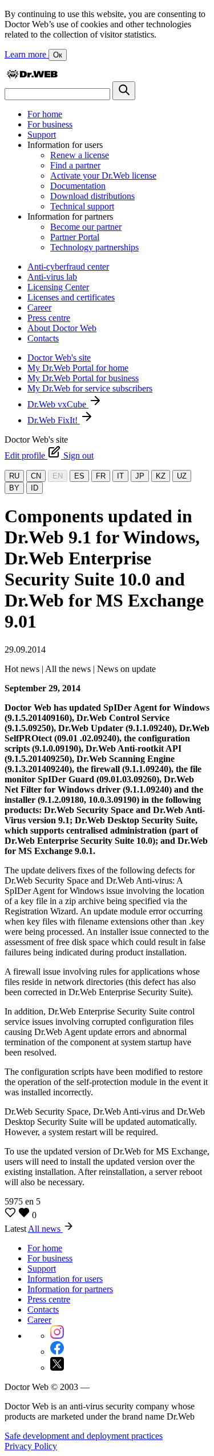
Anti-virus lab (52, 277)
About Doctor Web (61, 328)
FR (101, 476)
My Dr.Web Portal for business (83, 378)
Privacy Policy (31, 1446)
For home (44, 114)
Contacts (43, 338)
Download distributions (92, 196)
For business (49, 124)
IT (120, 476)
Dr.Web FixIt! (53, 420)
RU (14, 476)
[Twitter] (57, 1367)
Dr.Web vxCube (57, 404)
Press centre (48, 318)
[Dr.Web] (32, 76)
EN (58, 476)
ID (34, 488)
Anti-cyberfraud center (68, 266)
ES (79, 476)
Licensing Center (58, 287)
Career (39, 307)
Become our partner (86, 227)
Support (41, 134)
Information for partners (70, 1289)
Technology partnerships (94, 247)
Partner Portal (74, 237)
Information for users (65, 1279)
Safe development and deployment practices (84, 1436)
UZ (182, 476)
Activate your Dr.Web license (103, 175)
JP (139, 476)
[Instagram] (57, 1335)
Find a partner (75, 165)
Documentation (78, 186)
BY (14, 488)
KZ (160, 476)
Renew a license (79, 155)
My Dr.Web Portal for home (77, 368)
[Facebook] (57, 1351)
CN (36, 476)
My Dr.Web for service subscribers (89, 388)
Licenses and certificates (71, 297)
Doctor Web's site (59, 357)
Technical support (82, 206)
